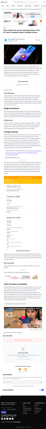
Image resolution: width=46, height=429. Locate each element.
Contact (36, 413)
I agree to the (9, 409)
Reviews (13, 6)
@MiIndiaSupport (28, 152)
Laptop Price (36, 6)
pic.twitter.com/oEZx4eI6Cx (12, 154)
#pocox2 (16, 152)
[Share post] (41, 40)
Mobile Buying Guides (27, 408)
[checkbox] (1, 409)
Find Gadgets (25, 413)
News (8, 6)
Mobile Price (20, 6)
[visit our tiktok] (13, 419)
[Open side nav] (44, 2)
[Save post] (39, 40)
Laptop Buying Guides (27, 410)
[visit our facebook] (7, 419)
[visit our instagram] (5, 419)
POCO (7, 9)
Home (3, 6)
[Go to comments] (37, 40)
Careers (35, 406)
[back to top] (42, 426)
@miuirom (35, 152)
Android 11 (19, 115)
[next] (43, 390)
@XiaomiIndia (21, 152)
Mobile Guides (28, 6)
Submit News (36, 405)
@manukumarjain (9, 152)
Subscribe (3, 412)
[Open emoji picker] (42, 382)
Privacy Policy (16, 378)
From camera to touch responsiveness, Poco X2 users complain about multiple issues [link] (26, 9)
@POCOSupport (31, 151)
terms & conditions (12, 409)
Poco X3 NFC (7, 147)
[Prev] (40, 390)
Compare (24, 411)
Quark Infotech (16, 422)
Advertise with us (37, 410)
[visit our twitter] (10, 419)
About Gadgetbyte (38, 408)
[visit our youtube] (2, 419)
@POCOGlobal (38, 151)
